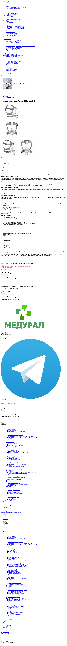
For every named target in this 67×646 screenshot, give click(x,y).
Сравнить (3, 643)
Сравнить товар (6, 162)
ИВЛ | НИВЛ (6, 1)
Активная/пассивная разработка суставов (15, 47)
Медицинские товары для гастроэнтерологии (13, 55)
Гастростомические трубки (12, 56)
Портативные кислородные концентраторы (15, 27)
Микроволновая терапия (11, 66)
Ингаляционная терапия (11, 62)
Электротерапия (9, 73)
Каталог (5, 95)
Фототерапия (9, 71)
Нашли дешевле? (7, 163)
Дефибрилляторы (7, 39)
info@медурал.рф (4, 337)
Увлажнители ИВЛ (10, 6)
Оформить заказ (4, 275)
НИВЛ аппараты (9, 3)
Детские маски (9, 21)
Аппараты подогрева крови (12, 34)
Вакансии (8, 506)
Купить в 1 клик (7, 159)
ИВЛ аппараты (9, 2)
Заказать (3, 410)
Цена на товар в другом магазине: (8, 289)
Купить (2, 159)
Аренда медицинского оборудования (11, 53)
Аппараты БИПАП (10, 18)
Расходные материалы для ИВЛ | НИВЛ (14, 5)
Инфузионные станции (11, 35)
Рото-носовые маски (10, 23)
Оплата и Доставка (7, 500)
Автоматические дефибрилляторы (13, 40)
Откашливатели (6, 12)
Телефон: (3, 271)
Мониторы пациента (7, 43)
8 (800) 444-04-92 (5, 333)
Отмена (9, 259)
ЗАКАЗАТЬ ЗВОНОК (23, 255)
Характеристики (7, 166)
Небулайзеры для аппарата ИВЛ (13, 8)
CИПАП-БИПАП (7, 15)
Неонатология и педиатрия (9, 58)
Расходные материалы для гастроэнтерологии (16, 57)
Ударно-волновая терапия (11, 69)
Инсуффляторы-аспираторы (12, 13)
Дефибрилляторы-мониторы (12, 41)
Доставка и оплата (7, 167)
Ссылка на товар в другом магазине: (9, 288)
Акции (4, 51)
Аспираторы (6, 36)
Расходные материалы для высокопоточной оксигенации (18, 9)
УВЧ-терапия (9, 68)
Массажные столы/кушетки (12, 49)
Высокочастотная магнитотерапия (13, 61)
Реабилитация (6, 44)
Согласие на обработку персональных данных (11, 512)
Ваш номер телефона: (6, 291)
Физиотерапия (6, 60)
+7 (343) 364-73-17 (5, 332)
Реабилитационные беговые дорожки (14, 50)
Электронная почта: (5, 272)
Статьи (4, 502)
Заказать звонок (4, 338)
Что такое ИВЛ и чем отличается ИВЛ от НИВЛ (14, 83)
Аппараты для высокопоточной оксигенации (16, 7)
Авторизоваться (4, 259)
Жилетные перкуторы (11, 14)
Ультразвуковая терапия (11, 70)
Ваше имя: (3, 269)
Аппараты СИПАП (10, 16)
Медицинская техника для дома (10, 54)
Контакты (5, 508)
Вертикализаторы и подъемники (13, 48)
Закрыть (2, 282)
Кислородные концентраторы (9, 25)
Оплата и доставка (7, 516)
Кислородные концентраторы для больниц (15, 28)
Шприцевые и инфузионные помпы (11, 29)
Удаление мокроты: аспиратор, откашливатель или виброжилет (17, 89)
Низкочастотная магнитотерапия (13, 67)
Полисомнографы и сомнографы (13, 19)
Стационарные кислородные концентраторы (16, 26)
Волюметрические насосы (11, 33)
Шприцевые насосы (10, 30)
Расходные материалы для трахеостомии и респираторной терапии (21, 11)
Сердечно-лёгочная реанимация (13, 42)
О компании (6, 504)
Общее (4, 165)
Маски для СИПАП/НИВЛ (9, 20)
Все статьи (3, 91)
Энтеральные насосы (10, 32)
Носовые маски (9, 22)
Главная (5, 94)
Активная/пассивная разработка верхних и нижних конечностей (20, 46)
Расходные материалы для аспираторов (14, 37)
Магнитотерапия (9, 64)
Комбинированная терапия (12, 63)
